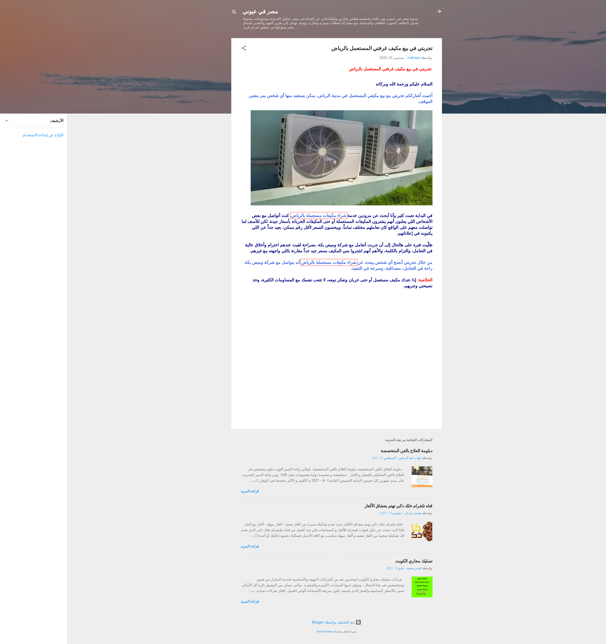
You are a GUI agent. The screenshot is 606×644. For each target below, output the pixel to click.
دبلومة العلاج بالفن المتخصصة (406, 450)
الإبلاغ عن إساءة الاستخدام (43, 135)
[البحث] (234, 13)
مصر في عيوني (260, 11)
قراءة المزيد (250, 491)
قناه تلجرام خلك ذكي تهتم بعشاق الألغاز (398, 505)
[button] (243, 49)
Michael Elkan (325, 631)
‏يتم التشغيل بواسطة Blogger (334, 622)
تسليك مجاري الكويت (413, 560)
